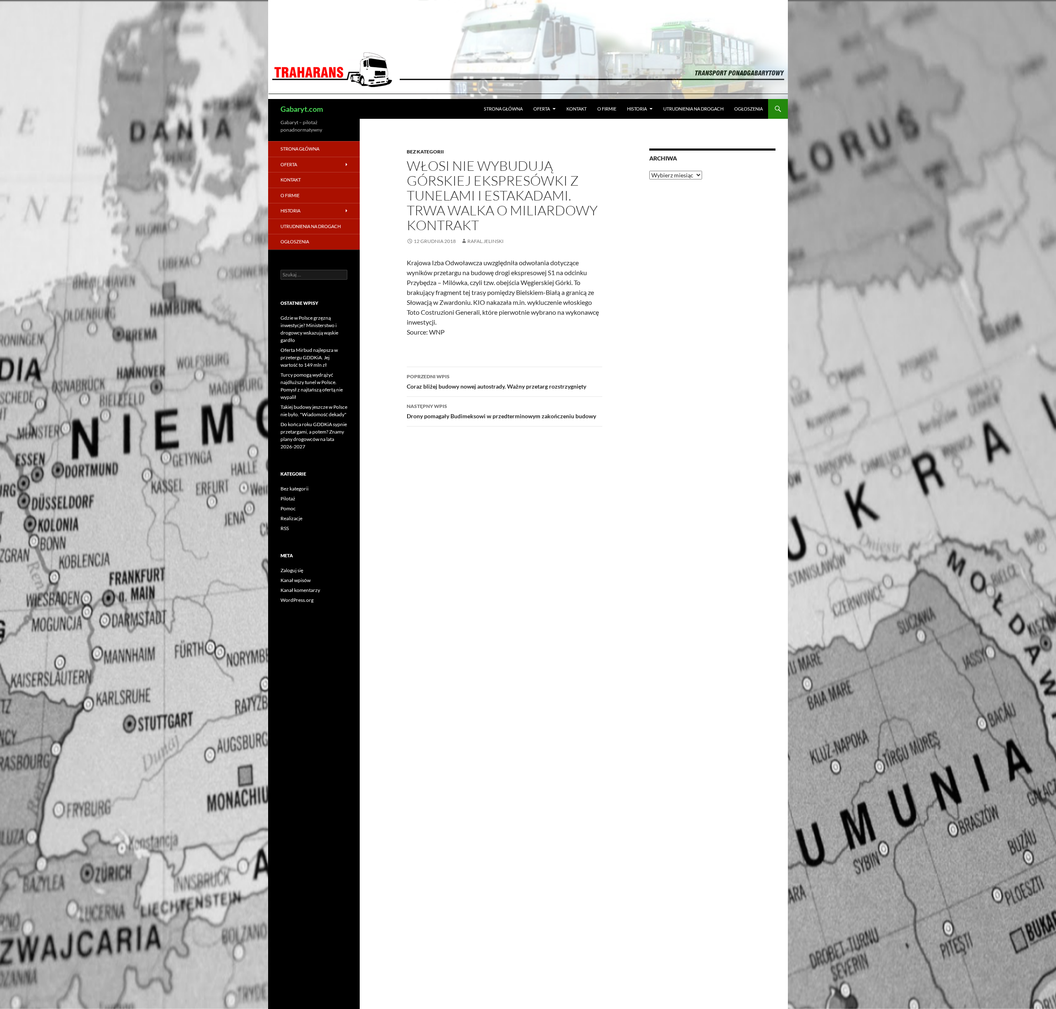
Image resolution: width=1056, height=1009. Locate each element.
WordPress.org (297, 600)
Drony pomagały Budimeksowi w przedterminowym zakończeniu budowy (501, 411)
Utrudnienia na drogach (693, 108)
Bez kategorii (425, 152)
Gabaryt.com (301, 108)
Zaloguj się (291, 570)
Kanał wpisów (295, 580)
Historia (637, 108)
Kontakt (576, 108)
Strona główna (503, 108)
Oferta (541, 108)
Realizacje (291, 518)
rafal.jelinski (485, 241)
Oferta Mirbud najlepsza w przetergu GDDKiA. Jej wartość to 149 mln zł (309, 357)
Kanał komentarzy (300, 590)
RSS (284, 528)
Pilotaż (287, 498)
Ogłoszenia (748, 108)
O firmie (606, 108)
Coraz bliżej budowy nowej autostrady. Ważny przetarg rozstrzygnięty (496, 381)
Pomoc (288, 508)
